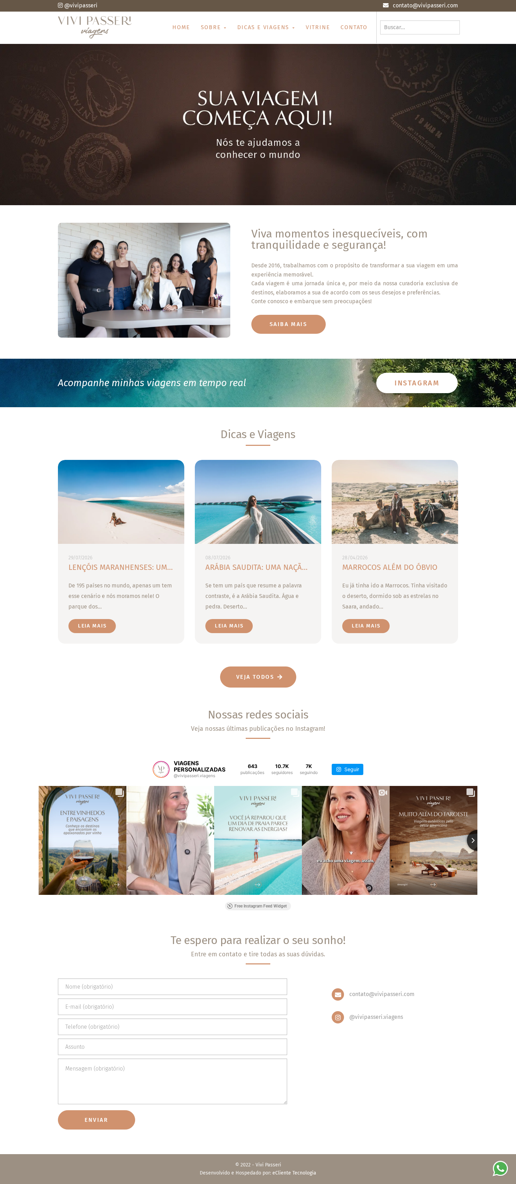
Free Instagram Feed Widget (260, 906)
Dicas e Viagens (264, 27)
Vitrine (318, 27)
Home (181, 27)
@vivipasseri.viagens (376, 1017)
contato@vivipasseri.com (382, 994)
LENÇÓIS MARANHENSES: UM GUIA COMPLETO (146, 567)
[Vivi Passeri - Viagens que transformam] (95, 27)
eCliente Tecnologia (294, 1173)
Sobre (212, 27)
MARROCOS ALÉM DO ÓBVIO (389, 567)
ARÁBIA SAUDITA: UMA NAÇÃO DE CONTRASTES (285, 567)
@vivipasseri (81, 5)
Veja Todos (255, 677)
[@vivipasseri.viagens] (161, 769)
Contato (354, 27)
